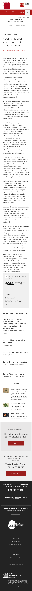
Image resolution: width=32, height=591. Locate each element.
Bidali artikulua (16, 473)
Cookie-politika (16, 561)
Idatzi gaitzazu (15, 514)
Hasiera (10, 26)
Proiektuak (16, 538)
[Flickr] (18, 490)
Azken (6, 12)
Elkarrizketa (20, 26)
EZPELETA (9, 305)
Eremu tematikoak (16, 535)
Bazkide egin (15, 502)
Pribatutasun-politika (16, 557)
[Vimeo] (21, 490)
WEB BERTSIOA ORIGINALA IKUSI (17, 277)
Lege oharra (16, 554)
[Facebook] (8, 490)
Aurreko (14, 12)
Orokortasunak (10, 298)
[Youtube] (15, 490)
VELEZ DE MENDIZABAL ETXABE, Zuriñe (14, 50)
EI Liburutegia (16, 541)
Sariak (16, 548)
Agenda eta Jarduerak (16, 544)
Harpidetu (22, 12)
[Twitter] (11, 490)
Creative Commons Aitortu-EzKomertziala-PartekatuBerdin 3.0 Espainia (20, 284)
